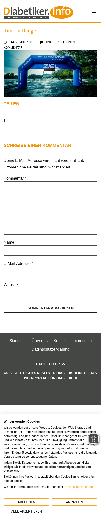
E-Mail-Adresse (18, 263)
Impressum (82, 341)
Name (10, 242)
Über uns (40, 341)
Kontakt (60, 341)
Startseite (17, 341)
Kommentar (15, 178)
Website (11, 285)
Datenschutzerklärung (50, 349)
